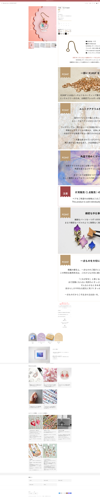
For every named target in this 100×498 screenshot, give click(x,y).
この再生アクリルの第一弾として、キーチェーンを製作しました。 (50, 461)
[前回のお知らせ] (31, 0)
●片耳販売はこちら (60, 19)
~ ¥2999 (30, 480)
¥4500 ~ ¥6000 (60, 480)
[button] (1, 3)
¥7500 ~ (45, 484)
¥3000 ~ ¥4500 (46, 480)
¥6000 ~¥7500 (31, 484)
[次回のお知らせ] (69, 0)
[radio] (59, 23)
